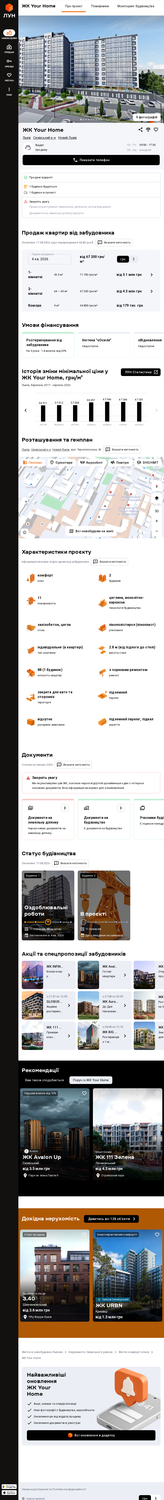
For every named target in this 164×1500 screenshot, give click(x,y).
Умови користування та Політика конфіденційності (54, 1489)
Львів (27, 138)
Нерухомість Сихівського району (91, 1352)
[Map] (91, 498)
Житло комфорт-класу (134, 1352)
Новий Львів (67, 138)
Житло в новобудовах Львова (42, 1352)
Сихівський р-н (44, 138)
